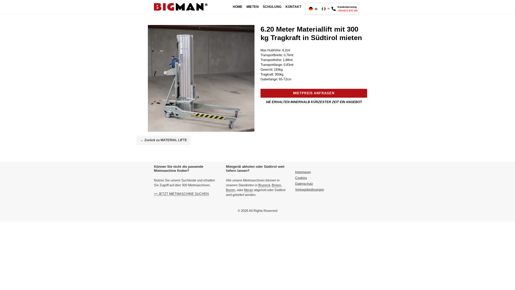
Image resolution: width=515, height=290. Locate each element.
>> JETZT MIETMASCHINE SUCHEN (181, 194)
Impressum (303, 172)
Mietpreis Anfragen (314, 93)
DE (316, 9)
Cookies (301, 178)
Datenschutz (304, 183)
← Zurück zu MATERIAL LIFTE (163, 140)
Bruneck (264, 185)
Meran (248, 190)
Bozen (230, 190)
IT (329, 9)
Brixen (276, 185)
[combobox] (313, 8)
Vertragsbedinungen (309, 189)
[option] (326, 8)
